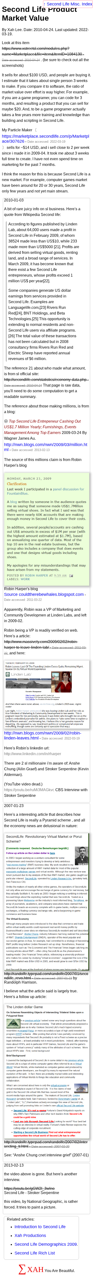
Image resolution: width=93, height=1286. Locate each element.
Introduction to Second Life (40, 1226)
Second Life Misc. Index (69, 4)
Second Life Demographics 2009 (46, 1244)
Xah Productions (30, 1235)
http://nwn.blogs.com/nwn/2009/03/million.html (45, 447)
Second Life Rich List (35, 1253)
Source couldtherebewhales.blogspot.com (44, 594)
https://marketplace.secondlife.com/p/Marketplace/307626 (45, 139)
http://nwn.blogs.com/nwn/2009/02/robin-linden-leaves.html (42, 735)
